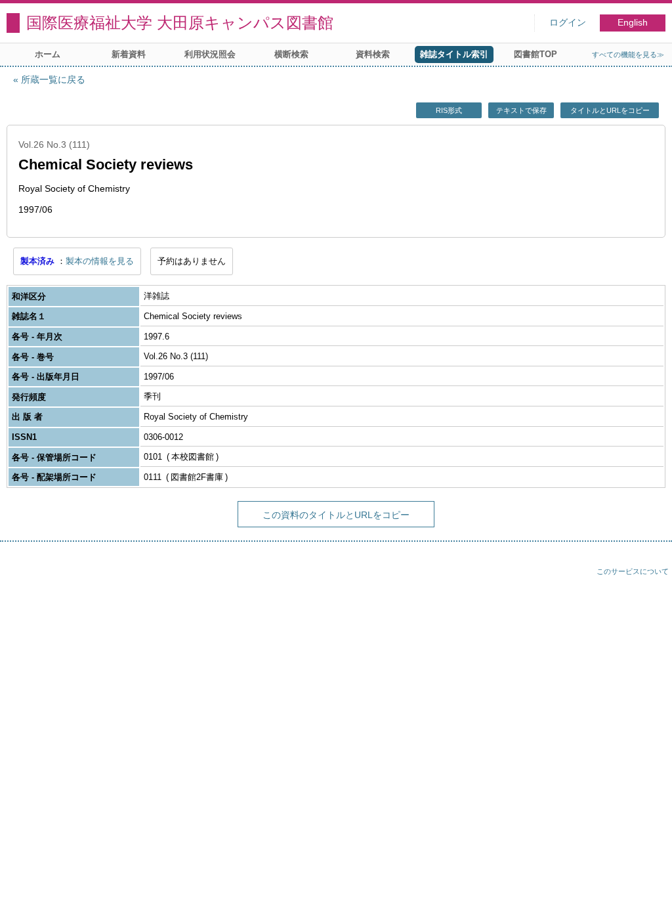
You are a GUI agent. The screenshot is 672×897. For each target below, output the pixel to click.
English (633, 23)
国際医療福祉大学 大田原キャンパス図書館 (179, 23)
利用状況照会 (210, 54)
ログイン (567, 23)
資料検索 (373, 54)
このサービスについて (633, 571)
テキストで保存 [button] (521, 110)
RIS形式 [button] (449, 110)
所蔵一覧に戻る (53, 79)
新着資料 (129, 54)
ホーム (47, 54)
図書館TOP (535, 54)
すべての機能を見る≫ (628, 54)
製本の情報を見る (100, 261)
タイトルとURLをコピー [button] (610, 110)
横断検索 (291, 54)
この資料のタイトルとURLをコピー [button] (336, 515)
